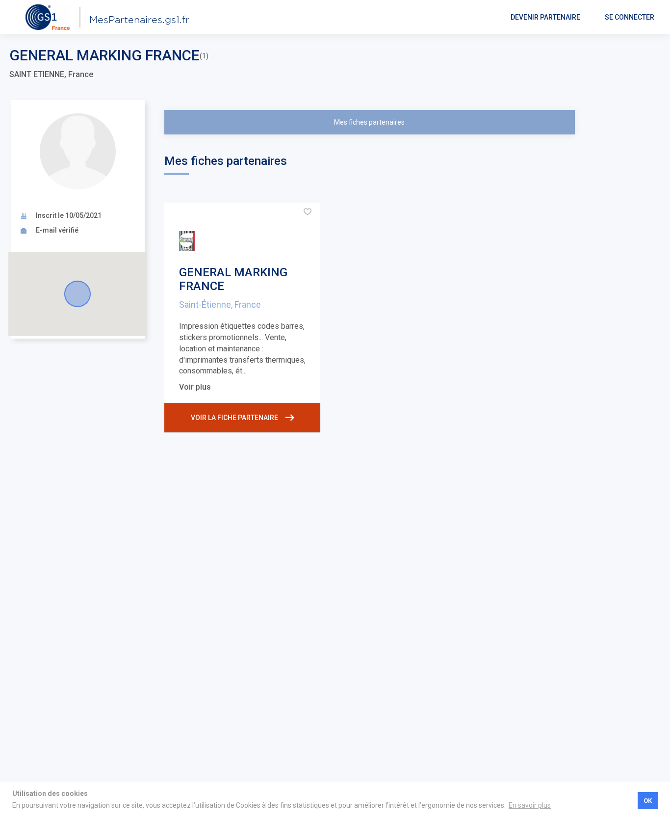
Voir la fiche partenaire (234, 418)
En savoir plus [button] (530, 805)
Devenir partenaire (545, 17)
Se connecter (629, 17)
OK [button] (648, 800)
